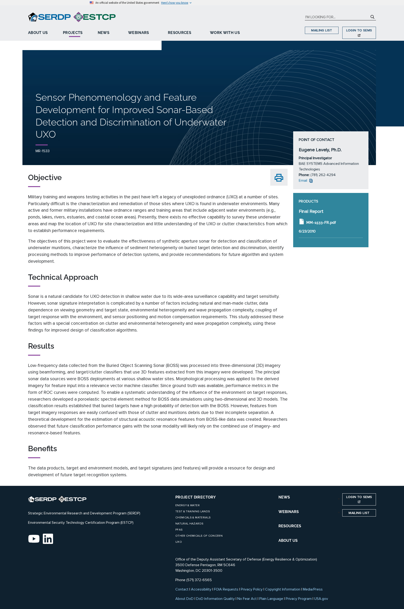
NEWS (284, 497)
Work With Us (225, 32)
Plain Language (271, 598)
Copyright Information (282, 589)
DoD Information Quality (215, 598)
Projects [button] (73, 32)
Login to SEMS (359, 30)
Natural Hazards (189, 523)
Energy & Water (187, 505)
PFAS (179, 529)
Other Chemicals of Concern (199, 536)
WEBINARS (288, 511)
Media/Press (313, 589)
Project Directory (195, 497)
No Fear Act (247, 598)
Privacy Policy (252, 589)
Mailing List (321, 30)
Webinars (138, 32)
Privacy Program (299, 598)
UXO (178, 542)
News (103, 32)
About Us (38, 32)
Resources (179, 32)
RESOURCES (289, 526)
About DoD (184, 598)
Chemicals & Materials (193, 517)
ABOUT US (288, 540)
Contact (181, 589)
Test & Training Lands (192, 511)
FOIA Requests (226, 589)
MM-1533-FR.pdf (321, 222)
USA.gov (321, 598)
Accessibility (201, 589)
